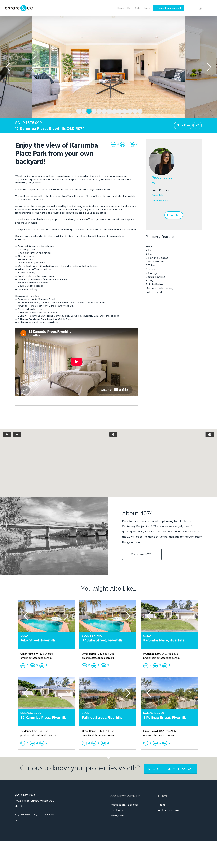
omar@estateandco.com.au (36, 657)
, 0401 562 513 (160, 653)
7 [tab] (108, 110)
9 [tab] (118, 110)
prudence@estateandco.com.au (161, 657)
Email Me (157, 195)
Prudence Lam (162, 180)
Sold (137, 8)
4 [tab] (93, 110)
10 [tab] (123, 110)
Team (147, 8)
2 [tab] (83, 110)
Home (120, 8)
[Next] (208, 67)
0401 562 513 (161, 200)
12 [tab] (134, 110)
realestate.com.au (169, 810)
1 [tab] (78, 110)
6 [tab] (103, 110)
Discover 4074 (142, 554)
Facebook (116, 810)
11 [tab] (129, 110)
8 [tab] (113, 110)
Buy (129, 8)
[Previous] (8, 67)
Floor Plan (183, 125)
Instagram (117, 815)
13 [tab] (139, 110)
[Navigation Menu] (210, 8)
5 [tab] (98, 110)
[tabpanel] (108, 67)
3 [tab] (88, 110)
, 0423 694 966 (36, 653)
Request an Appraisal (169, 8)
